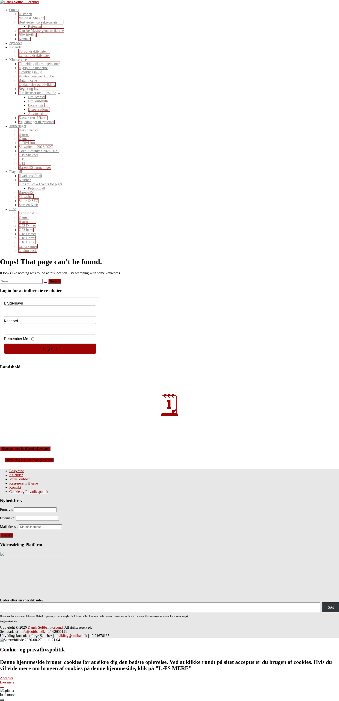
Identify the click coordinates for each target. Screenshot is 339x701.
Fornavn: (7, 510)
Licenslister (36, 105)
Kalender (16, 475)
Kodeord (11, 321)
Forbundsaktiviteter (33, 51)
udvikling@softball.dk (71, 636)
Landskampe (28, 246)
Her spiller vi (28, 130)
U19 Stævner (28, 155)
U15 (22, 159)
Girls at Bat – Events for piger (40, 184)
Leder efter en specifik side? (22, 600)
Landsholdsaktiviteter (34, 55)
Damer (24, 138)
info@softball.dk (33, 631)
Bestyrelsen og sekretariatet (38, 22)
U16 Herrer (27, 242)
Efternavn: (8, 518)
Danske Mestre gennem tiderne (41, 31)
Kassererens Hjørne (33, 118)
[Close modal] (2, 687)
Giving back (28, 250)
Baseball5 (26, 192)
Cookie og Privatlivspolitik (28, 492)
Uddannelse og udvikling (37, 84)
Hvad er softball (30, 176)
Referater (34, 26)
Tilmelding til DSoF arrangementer (29, 460)
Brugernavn (13, 303)
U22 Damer (27, 226)
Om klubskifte (38, 101)
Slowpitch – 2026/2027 (36, 147)
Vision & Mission (31, 18)
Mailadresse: (9, 527)
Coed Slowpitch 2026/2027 (39, 151)
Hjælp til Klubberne (33, 68)
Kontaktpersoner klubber (37, 76)
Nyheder (15, 43)
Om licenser (36, 97)
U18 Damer (27, 234)
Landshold (26, 213)
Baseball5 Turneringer (35, 167)
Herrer (23, 134)
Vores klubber (19, 479)
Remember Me (16, 339)
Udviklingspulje (30, 72)
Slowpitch (26, 196)
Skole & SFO (29, 201)
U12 (22, 163)
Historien (25, 14)
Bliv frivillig (27, 35)
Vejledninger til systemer (36, 122)
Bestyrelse (16, 471)
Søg (331, 607)
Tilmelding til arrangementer (39, 64)
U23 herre (26, 230)
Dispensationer (39, 109)
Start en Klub (28, 205)
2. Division (27, 143)
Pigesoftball (36, 188)
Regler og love (29, 89)
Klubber (25, 180)
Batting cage (28, 80)
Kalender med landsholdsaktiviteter (25, 448)
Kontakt (24, 39)
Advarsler (35, 113)
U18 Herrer (27, 238)
